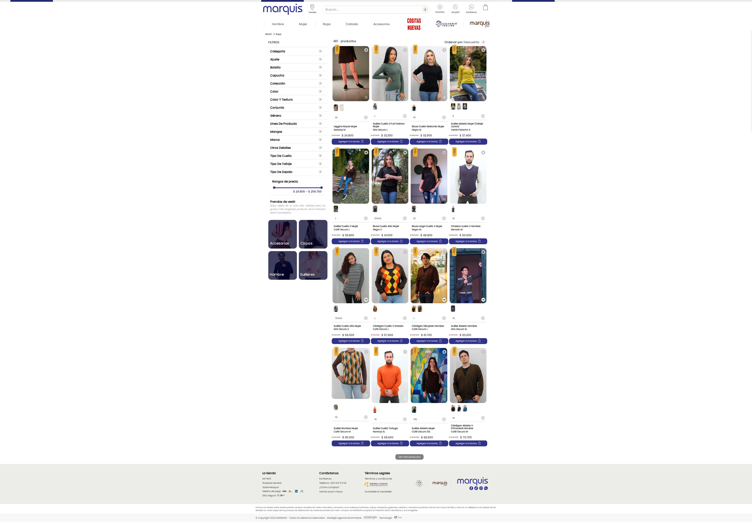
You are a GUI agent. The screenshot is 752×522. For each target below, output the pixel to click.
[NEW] (414, 24)
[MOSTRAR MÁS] (409, 457)
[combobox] (376, 10)
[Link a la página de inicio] (268, 34)
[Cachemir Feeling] (446, 24)
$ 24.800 (299, 191)
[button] (297, 51)
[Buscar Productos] (426, 9)
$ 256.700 (314, 191)
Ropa (278, 34)
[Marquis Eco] (480, 24)
